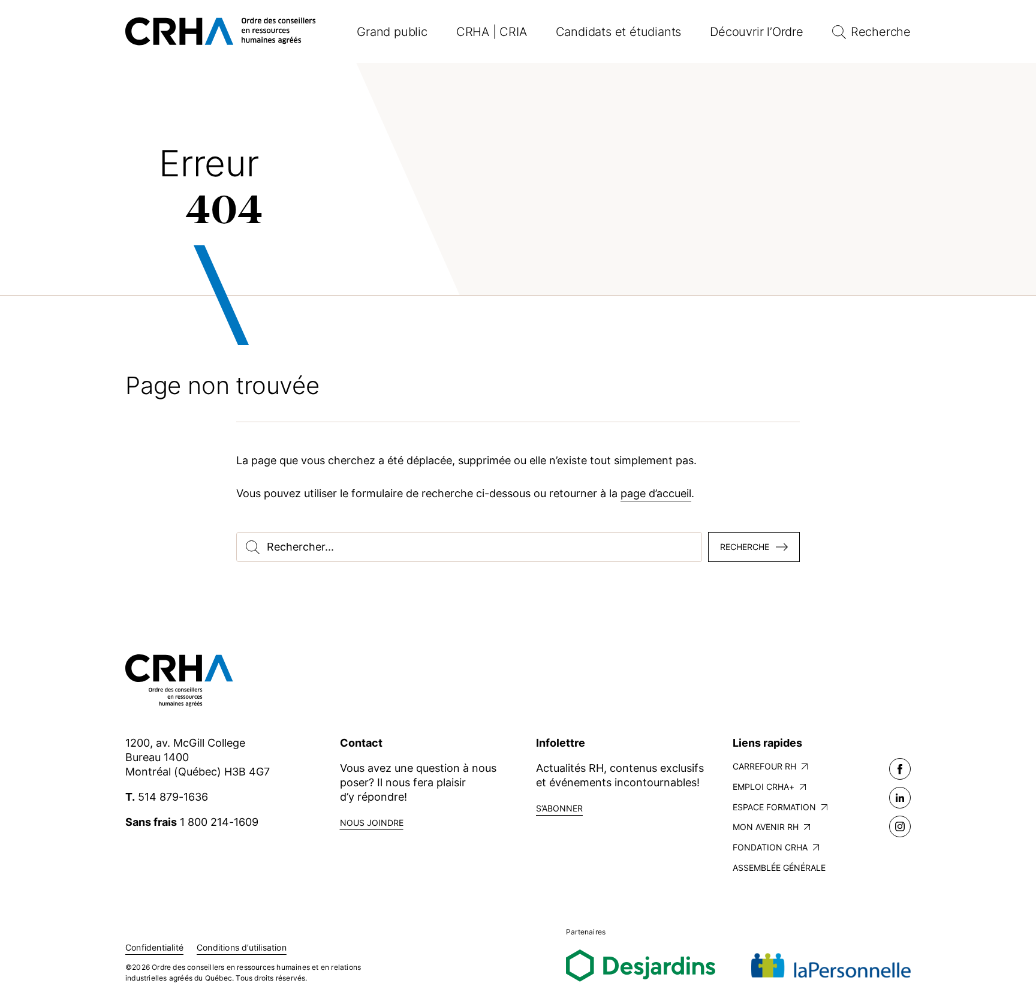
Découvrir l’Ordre (756, 32)
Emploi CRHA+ (763, 786)
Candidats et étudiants (619, 32)
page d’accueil (656, 493)
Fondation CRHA (770, 847)
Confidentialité (154, 947)
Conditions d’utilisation (242, 947)
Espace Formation (774, 807)
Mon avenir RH (766, 827)
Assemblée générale (779, 867)
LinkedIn (900, 797)
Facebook (900, 769)
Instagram (900, 826)
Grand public (392, 32)
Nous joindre (371, 822)
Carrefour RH (764, 766)
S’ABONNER (559, 808)
